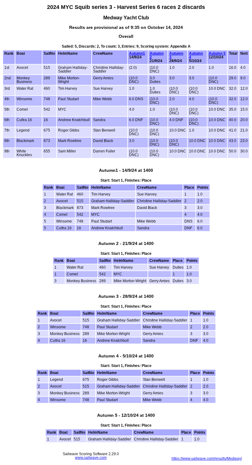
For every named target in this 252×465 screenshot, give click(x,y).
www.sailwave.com (91, 457)
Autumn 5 (217, 53)
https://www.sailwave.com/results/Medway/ (206, 458)
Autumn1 (137, 53)
